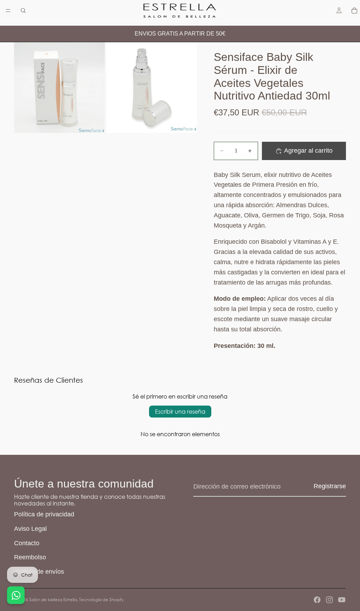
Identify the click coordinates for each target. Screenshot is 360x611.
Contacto (26, 543)
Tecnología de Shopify (101, 600)
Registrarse (330, 486)
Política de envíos (39, 571)
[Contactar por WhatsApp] (16, 595)
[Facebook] (317, 600)
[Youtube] (342, 600)
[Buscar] (23, 10)
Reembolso (30, 557)
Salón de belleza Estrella (53, 600)
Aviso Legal (30, 528)
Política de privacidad (44, 514)
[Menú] (8, 10)
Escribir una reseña (180, 411)
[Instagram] (329, 600)
